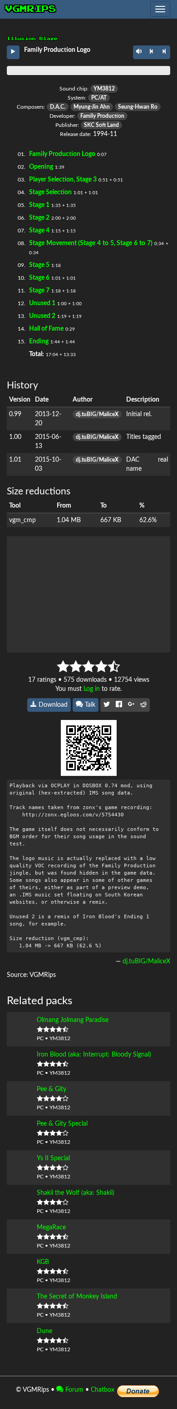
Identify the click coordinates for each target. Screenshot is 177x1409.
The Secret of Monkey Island (77, 1296)
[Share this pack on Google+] (131, 705)
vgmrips (30, 9)
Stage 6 (39, 278)
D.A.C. (57, 107)
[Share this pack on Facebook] (119, 705)
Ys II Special (53, 1158)
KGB (43, 1262)
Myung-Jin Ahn (92, 107)
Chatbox (102, 1390)
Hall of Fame (46, 329)
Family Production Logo (62, 154)
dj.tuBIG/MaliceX (97, 414)
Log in (92, 689)
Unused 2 (42, 316)
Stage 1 (39, 205)
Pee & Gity (51, 1089)
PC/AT (99, 98)
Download (52, 705)
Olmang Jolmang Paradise (72, 1020)
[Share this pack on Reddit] (143, 705)
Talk (89, 705)
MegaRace (51, 1227)
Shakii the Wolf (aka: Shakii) (75, 1193)
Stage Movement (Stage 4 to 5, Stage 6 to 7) (90, 243)
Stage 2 (39, 218)
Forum (74, 1390)
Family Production (102, 116)
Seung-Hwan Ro (137, 107)
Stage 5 (39, 265)
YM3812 (104, 88)
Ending (39, 341)
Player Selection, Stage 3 (63, 179)
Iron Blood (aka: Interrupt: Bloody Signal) (94, 1055)
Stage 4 (39, 230)
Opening (41, 167)
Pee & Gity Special (62, 1124)
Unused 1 (42, 303)
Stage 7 (39, 290)
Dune (44, 1331)
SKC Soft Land (101, 125)
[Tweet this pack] (106, 705)
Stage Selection (50, 192)
